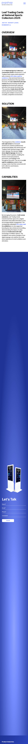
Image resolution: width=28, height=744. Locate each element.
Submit (8, 520)
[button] (24, 3)
